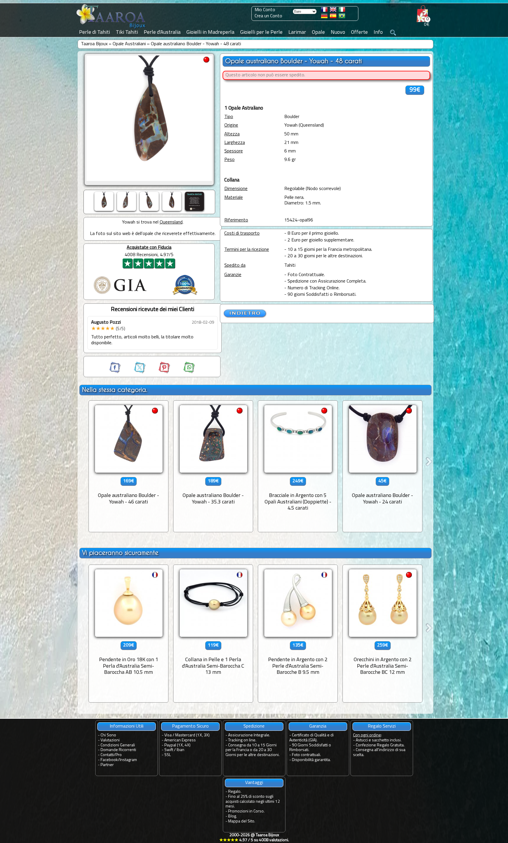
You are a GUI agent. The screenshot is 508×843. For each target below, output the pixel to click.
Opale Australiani (129, 44)
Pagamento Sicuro (190, 726)
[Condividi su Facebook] (115, 372)
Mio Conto (265, 10)
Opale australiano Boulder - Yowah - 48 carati (196, 44)
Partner (107, 765)
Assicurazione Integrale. (249, 735)
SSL (167, 755)
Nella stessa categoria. (114, 389)
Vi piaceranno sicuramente (120, 552)
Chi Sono (108, 735)
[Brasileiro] (342, 17)
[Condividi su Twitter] (134, 372)
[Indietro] (245, 317)
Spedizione (254, 726)
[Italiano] (342, 10)
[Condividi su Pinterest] (159, 372)
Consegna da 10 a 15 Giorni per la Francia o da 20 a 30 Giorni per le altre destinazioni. (252, 750)
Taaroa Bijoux (94, 44)
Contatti (107, 755)
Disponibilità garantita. (311, 760)
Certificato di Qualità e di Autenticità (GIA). (311, 738)
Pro (119, 755)
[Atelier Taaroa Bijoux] (111, 28)
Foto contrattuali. (306, 755)
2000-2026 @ (254, 837)
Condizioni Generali (118, 745)
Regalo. (234, 792)
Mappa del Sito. (241, 821)
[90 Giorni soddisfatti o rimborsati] (185, 295)
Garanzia (317, 726)
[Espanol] (333, 17)
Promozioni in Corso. (246, 811)
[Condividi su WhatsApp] (183, 372)
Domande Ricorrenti (118, 750)
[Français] (324, 10)
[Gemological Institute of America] (120, 294)
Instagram (128, 760)
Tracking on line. (242, 740)
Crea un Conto (268, 16)
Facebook (109, 760)
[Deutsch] (324, 17)
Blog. (232, 816)
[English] (333, 10)
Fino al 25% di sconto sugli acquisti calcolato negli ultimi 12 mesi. (252, 802)
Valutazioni (110, 740)
